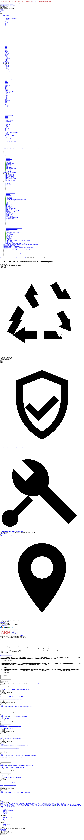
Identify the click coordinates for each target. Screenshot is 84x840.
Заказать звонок (3, 10)
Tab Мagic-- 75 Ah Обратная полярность (8, 785)
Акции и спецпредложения (8, 817)
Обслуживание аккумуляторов (11, 18)
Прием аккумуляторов (7, 15)
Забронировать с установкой (6, 535)
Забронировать (3, 622)
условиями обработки (36, 683)
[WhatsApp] (9, 627)
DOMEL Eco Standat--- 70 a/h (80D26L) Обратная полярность (12, 767)
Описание (2, 643)
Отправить (3, 684)
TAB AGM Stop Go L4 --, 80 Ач (6, 728)
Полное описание (3, 533)
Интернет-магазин (12, 5)
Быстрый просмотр (4, 686)
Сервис (6, 20)
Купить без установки (16, 535)
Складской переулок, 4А (5, 620)
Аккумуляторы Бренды (14, 257)
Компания (7, 21)
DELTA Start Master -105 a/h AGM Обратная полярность (11, 699)
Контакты (7, 25)
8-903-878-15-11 (35, 1)
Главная (2, 257)
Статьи (4, 818)
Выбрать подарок (3, 625)
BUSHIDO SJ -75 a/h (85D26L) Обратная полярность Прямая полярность (14, 757)
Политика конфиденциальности (6, 836)
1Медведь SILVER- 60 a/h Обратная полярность (9, 748)
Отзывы (12, 643)
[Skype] (10, 627)
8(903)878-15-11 (3, 9)
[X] (6, 627)
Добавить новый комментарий (6, 655)
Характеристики (7, 643)
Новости (9, 22)
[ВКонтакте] (1, 627)
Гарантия (7, 24)
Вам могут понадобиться (5, 685)
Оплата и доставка (8, 23)
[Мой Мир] (4, 627)
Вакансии (5, 811)
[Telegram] (12, 627)
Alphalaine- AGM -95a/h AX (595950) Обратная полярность (11, 708)
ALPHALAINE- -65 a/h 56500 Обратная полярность (10, 777)
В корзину (2, 642)
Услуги (4, 820)
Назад (6, 45)
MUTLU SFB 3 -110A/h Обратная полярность (9, 718)
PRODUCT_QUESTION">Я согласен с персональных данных (31, 683)
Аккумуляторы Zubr (23, 257)
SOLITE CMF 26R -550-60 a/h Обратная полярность (10, 738)
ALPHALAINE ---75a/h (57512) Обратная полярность (10, 794)
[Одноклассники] (2, 627)
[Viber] (7, 627)
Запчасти (7, 19)
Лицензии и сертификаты (8, 810)
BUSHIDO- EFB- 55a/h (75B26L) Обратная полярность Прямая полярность (15, 689)
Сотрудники (5, 812)
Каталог (2, 38)
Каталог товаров (7, 257)
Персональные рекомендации (16, 685)
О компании (5, 809)
